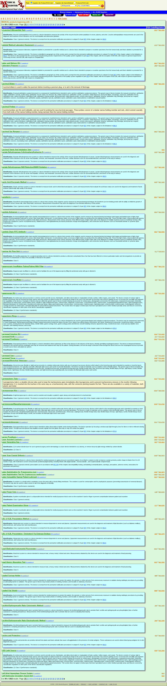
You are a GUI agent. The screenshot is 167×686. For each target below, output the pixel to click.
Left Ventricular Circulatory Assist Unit (17, 676)
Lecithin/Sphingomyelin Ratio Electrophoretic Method (23, 621)
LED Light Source (9, 650)
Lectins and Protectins (11, 635)
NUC (155, 477)
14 (48, 25)
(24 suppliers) (30, 182)
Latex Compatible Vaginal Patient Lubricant (19, 477)
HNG (155, 131)
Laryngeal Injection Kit (11, 334)
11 (41, 25)
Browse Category (66, 12)
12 (44, 25)
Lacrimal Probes (8, 107)
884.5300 (162, 477)
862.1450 (162, 182)
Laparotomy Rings (9, 316)
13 (46, 25)
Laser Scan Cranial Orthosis (13, 455)
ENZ (155, 360)
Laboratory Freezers (10, 66)
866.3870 (162, 472)
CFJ (156, 167)
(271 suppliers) (33, 505)
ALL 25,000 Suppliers (100, 12)
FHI (156, 316)
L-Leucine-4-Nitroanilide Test (13, 30)
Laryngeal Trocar (8, 358)
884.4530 (162, 63)
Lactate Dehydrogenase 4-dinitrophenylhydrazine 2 (22, 152)
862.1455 (162, 605)
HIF (156, 280)
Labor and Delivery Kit (11, 63)
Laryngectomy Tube (10, 379)
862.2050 (162, 45)
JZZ (156, 355)
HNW (155, 84)
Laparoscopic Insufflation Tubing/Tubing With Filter (23, 266)
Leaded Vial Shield (9, 591)
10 (39, 25)
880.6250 (162, 492)
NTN (155, 650)
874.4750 (162, 422)
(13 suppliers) (23, 422)
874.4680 (162, 360)
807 (85, 39)
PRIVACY (84, 684)
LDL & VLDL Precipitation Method (15, 519)
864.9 (104, 644)
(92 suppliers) (19, 84)
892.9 (104, 585)
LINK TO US (113, 684)
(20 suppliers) (20, 358)
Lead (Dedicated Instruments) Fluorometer (19, 549)
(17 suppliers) (21, 390)
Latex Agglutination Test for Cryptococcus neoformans (24, 474)
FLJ (156, 251)
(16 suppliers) (21, 316)
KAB (155, 358)
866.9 (104, 206)
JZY (156, 336)
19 (60, 25)
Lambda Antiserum (9, 212)
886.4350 (162, 84)
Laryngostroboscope (10, 422)
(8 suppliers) (47, 152)
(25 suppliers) (33, 519)
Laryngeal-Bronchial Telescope (14, 361)
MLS (155, 63)
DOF (155, 562)
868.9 (114, 398)
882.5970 (162, 455)
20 (63, 25)
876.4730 (162, 316)
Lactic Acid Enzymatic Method (14, 182)
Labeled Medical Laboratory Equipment (18, 45)
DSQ (163, 676)
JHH (155, 620)
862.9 (104, 39)
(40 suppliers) (55, 534)
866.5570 (162, 197)
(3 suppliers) (35, 149)
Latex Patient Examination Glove (15, 505)
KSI (156, 635)
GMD (155, 474)
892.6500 (162, 575)
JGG (155, 30)
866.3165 (162, 474)
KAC (155, 379)
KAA (155, 334)
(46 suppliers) (51, 167)
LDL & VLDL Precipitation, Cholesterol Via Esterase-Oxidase (26, 534)
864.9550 (162, 635)
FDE (155, 293)
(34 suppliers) (22, 65)
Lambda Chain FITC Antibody (14, 232)
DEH (155, 212)
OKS (163, 149)
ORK (155, 439)
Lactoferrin (6, 197)
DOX (155, 549)
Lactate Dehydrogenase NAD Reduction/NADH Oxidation (24, 167)
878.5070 (162, 251)
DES (155, 232)
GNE (155, 472)
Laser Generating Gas (10, 442)
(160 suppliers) (39, 45)
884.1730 (162, 266)
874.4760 (162, 404)
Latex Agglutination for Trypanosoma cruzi (19, 472)
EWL (155, 339)
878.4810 (162, 439)
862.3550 (162, 549)
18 (58, 25)
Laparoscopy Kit (8, 293)
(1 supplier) (28, 30)
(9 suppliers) (24, 334)
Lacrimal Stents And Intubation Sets (16, 150)
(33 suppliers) (24, 131)
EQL (155, 422)
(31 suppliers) (22, 379)
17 (55, 25)
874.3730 (162, 339)
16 (53, 25)
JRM (155, 65)
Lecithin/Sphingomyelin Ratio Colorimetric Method (22, 606)
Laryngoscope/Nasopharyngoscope (16, 404)
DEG (155, 197)
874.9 (114, 431)
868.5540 (162, 390)
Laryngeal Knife (8, 337)
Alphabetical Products (82, 12)
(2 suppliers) (30, 232)
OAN (155, 455)
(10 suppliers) (21, 212)
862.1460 (162, 30)
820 (88, 56)
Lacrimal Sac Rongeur (11, 132)
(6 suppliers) (23, 339)
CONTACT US (103, 684)
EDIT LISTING (92, 684)
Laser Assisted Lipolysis (12, 440)
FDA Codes (62, 19)
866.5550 (162, 212)
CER (155, 152)
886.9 (115, 101)
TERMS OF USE (74, 684)
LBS (155, 534)
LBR (155, 519)
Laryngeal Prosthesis (10, 339)
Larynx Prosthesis (9, 437)
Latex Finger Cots (9, 492)
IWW (155, 590)
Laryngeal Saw (8, 356)
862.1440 (162, 152)
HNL (155, 106)
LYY (156, 505)
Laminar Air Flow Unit (11, 251)
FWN (155, 437)
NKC (155, 266)
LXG (155, 45)
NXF (155, 442)
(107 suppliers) (20, 106)
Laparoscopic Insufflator (12, 280)
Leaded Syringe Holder (11, 576)
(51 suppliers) (26, 280)
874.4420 (162, 334)
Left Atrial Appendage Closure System (17, 673)
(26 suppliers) (19, 336)
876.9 (114, 328)
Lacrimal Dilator (8, 84)
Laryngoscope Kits (9, 391)
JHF (156, 605)
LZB (156, 492)
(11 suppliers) (37, 676)
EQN (155, 404)
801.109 (55, 464)
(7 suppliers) (24, 63)
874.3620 (162, 437)
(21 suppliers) (19, 293)
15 (51, 25)
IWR (156, 575)
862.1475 (162, 519)
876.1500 (162, 293)
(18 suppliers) (24, 251)
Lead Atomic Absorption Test (13, 562)
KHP (155, 182)
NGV (163, 673)
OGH (155, 390)
